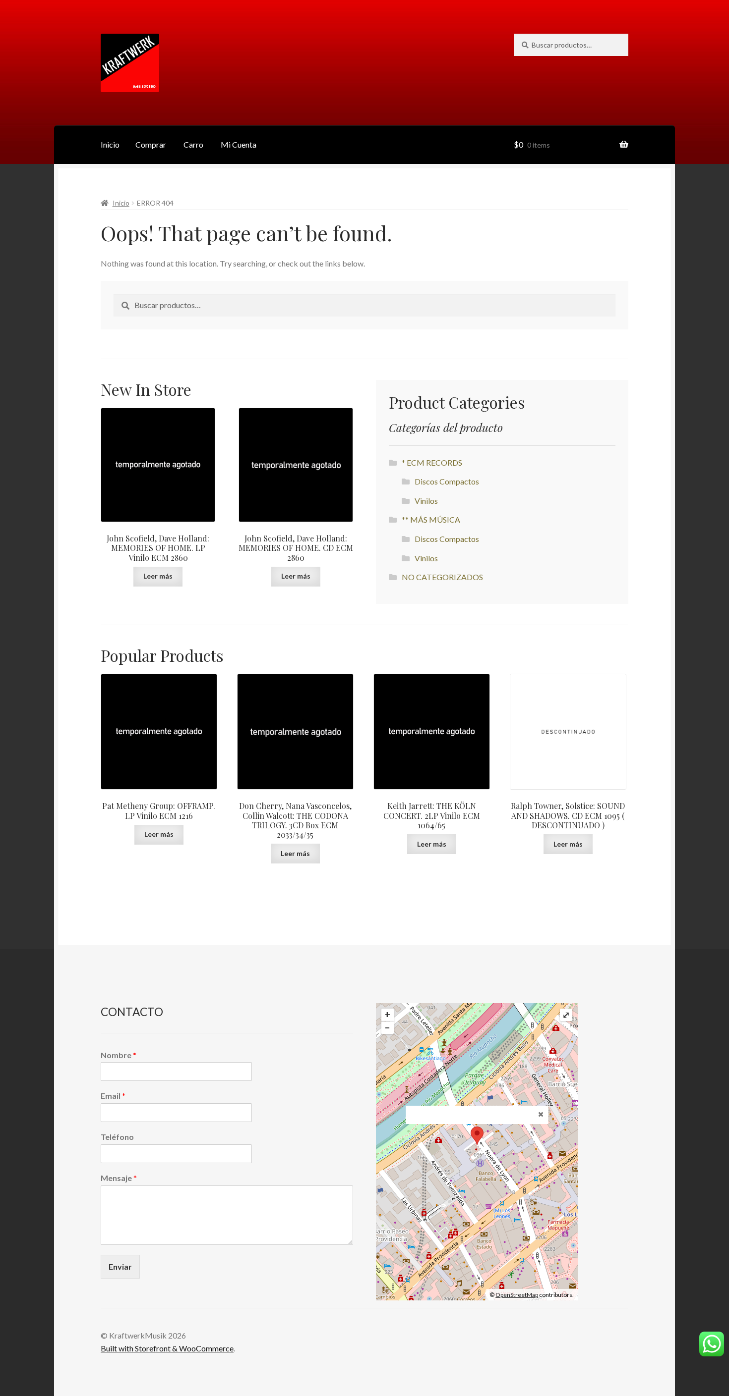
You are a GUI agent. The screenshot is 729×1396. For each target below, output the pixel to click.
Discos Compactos (447, 481)
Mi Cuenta (238, 144)
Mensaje (119, 1177)
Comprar (150, 144)
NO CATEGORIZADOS (442, 577)
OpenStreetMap (516, 1294)
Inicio (110, 144)
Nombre (118, 1055)
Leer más (158, 576)
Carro (193, 144)
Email (113, 1095)
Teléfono (117, 1136)
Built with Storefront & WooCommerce (167, 1348)
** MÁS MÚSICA (431, 519)
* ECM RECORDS (432, 462)
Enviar (120, 1266)
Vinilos (426, 500)
